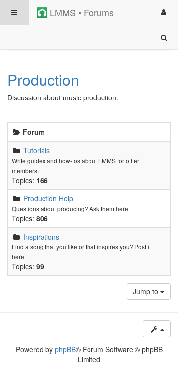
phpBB (65, 349)
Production (43, 79)
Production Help (48, 198)
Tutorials (36, 150)
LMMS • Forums (80, 12)
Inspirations (41, 236)
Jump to (146, 291)
